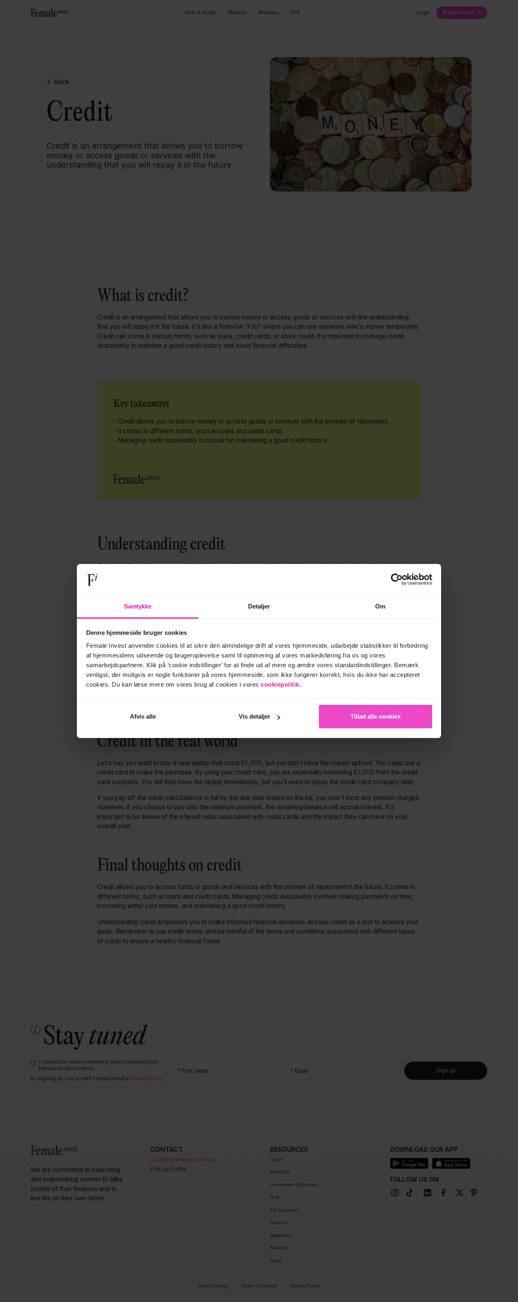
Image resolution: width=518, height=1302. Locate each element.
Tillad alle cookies (375, 716)
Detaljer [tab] (259, 606)
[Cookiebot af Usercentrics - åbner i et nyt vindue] (396, 580)
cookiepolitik (280, 684)
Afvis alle (143, 716)
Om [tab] (380, 606)
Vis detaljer (254, 716)
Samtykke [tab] (138, 606)
